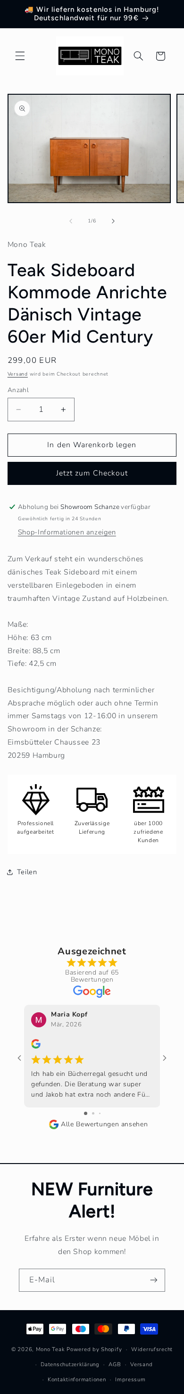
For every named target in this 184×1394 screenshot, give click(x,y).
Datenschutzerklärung (70, 1364)
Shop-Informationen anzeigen (67, 532)
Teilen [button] (27, 872)
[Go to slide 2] (93, 1113)
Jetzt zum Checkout (92, 473)
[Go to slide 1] (85, 1113)
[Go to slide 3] (99, 1113)
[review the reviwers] (36, 1046)
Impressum (130, 1379)
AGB (115, 1364)
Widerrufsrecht (152, 1349)
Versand (18, 373)
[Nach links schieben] (70, 221)
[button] (20, 56)
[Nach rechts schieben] (113, 221)
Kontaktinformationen (77, 1379)
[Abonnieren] (154, 1280)
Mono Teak (50, 1349)
